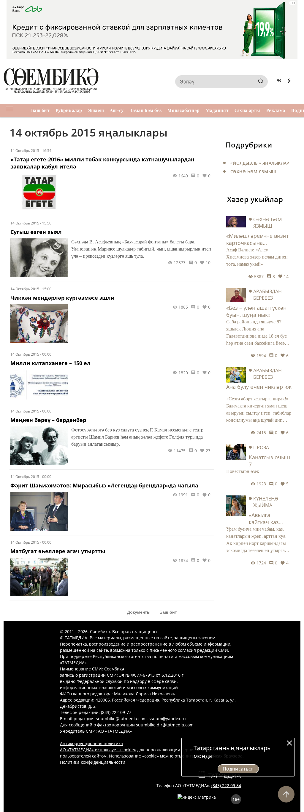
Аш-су (117, 110)
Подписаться (238, 769)
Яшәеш (96, 110)
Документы (139, 612)
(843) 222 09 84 (226, 785)
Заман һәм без (146, 110)
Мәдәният (217, 110)
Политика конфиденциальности (92, 762)
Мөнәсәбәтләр (183, 110)
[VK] (279, 81)
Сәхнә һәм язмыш (253, 171)
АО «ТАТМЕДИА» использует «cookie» (98, 749)
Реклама (275, 110)
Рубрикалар (69, 110)
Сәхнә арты (247, 110)
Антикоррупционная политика (91, 743)
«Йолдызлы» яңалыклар (259, 163)
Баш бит (40, 110)
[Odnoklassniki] (289, 81)
